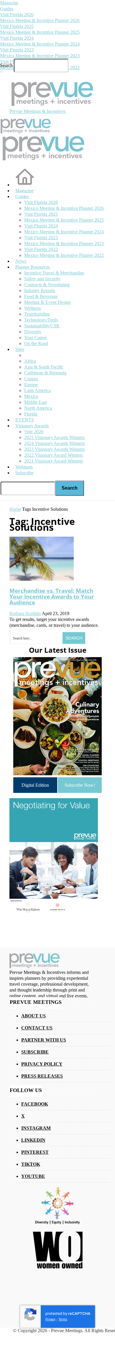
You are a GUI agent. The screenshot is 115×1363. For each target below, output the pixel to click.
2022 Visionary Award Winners (53, 455)
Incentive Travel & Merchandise (54, 272)
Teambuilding (37, 314)
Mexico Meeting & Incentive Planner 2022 (64, 255)
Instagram (36, 1128)
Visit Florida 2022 (41, 249)
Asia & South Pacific (43, 366)
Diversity (32, 331)
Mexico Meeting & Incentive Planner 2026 (40, 20)
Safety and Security (42, 278)
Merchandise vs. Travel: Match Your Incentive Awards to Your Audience (51, 596)
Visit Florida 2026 (17, 14)
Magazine (9, 2)
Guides (6, 8)
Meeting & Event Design (47, 302)
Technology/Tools (41, 319)
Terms (63, 1319)
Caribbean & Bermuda (45, 372)
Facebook (34, 1103)
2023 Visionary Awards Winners (54, 449)
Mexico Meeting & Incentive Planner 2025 (40, 32)
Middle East (35, 402)
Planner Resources (32, 266)
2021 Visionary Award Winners (53, 460)
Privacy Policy (42, 1063)
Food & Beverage (41, 296)
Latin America (37, 390)
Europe (31, 384)
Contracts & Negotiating (47, 284)
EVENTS (24, 419)
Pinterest (35, 1152)
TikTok (30, 1164)
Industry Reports (39, 290)
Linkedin (33, 1140)
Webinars (24, 466)
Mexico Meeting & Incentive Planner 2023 (40, 55)
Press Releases (42, 1076)
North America (38, 408)
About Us (33, 1015)
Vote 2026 (33, 431)
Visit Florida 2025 (17, 26)
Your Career (35, 337)
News (20, 261)
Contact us (36, 1027)
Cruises (31, 378)
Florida (30, 413)
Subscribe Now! (80, 785)
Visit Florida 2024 (17, 38)
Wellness (32, 308)
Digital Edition (35, 785)
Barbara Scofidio (25, 613)
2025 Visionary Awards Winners (54, 437)
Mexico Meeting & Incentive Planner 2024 (40, 43)
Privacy (50, 1319)
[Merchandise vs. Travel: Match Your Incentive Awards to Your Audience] (41, 579)
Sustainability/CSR (42, 325)
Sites (19, 349)
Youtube (33, 1176)
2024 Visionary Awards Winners (54, 443)
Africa (30, 361)
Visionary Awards (32, 425)
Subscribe (24, 472)
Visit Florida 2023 (17, 49)
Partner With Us (43, 1039)
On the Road (36, 343)
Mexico (31, 396)
